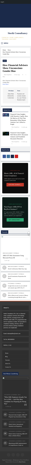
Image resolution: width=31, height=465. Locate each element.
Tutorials (16, 253)
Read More (6, 84)
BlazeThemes (22, 462)
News (4, 60)
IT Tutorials (11, 283)
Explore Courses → (15, 184)
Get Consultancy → (15, 219)
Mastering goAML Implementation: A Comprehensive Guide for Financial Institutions (18, 445)
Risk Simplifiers (8, 74)
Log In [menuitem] (2, 2)
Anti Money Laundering (10, 394)
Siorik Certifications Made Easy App (17, 269)
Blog (6, 356)
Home (6, 353)
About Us (7, 363)
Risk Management (8, 253)
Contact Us (8, 367)
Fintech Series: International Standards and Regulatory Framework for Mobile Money (16, 426)
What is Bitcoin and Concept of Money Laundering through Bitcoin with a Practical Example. (18, 297)
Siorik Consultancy (18, 33)
